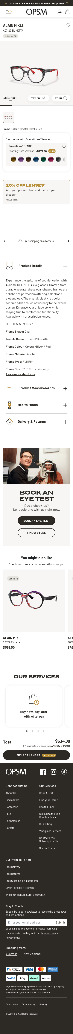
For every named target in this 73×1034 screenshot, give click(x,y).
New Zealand (32, 953)
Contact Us (12, 807)
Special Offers (47, 848)
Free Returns (13, 873)
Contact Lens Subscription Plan (49, 839)
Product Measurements (36, 388)
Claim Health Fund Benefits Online (49, 815)
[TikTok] (64, 772)
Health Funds (28, 405)
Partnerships (13, 820)
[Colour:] (37, 160)
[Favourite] (68, 24)
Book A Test (46, 793)
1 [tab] (6, 105)
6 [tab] (67, 105)
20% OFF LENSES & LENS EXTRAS (36, 3)
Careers (10, 827)
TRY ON (35, 98)
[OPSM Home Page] (16, 771)
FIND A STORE (36, 532)
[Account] (59, 11)
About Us (11, 793)
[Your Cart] (67, 11)
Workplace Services (50, 831)
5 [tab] (55, 105)
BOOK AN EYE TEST (36, 520)
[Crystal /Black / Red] (8, 117)
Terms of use (48, 933)
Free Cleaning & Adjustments (22, 880)
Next (67, 3)
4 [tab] (42, 105)
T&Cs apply (12, 199)
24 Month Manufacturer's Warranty (25, 894)
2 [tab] (18, 105)
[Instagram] (54, 772)
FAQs (8, 813)
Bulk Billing (45, 824)
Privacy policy (13, 937)
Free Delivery (13, 866)
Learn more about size (20, 374)
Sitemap (43, 1004)
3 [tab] (30, 105)
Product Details (30, 266)
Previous (6, 3)
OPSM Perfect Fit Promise (20, 887)
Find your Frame (48, 800)
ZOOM (58, 98)
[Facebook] (43, 772)
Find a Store (12, 800)
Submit (60, 922)
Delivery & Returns (32, 421)
